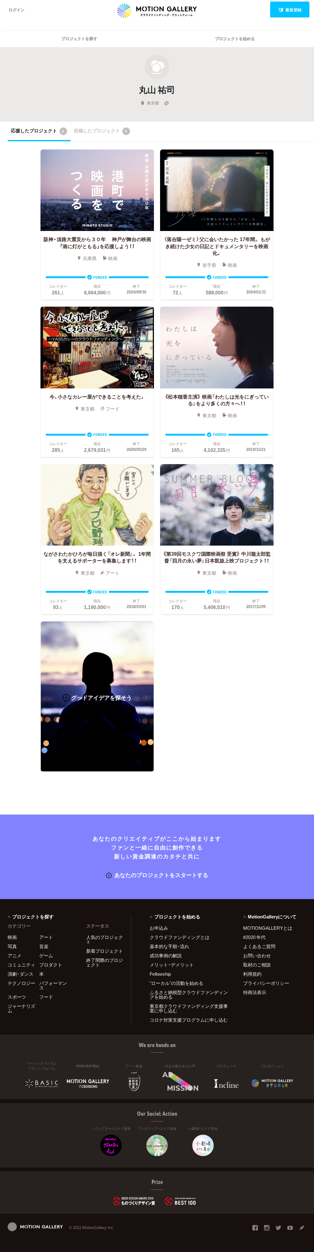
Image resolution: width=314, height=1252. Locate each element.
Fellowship (160, 973)
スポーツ (17, 996)
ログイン (17, 10)
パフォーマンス (53, 985)
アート (46, 937)
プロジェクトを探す (79, 38)
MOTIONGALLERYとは (267, 928)
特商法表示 (254, 992)
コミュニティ (21, 964)
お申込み (159, 928)
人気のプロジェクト (104, 939)
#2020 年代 (254, 937)
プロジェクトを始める (235, 38)
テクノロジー (21, 983)
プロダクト (50, 964)
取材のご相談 (257, 964)
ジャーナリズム (21, 1008)
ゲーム (46, 955)
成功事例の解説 (166, 955)
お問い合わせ (257, 955)
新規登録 (293, 10)
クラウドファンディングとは (179, 937)
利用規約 (252, 973)
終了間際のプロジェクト (104, 962)
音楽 (43, 946)
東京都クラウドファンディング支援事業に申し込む (189, 1008)
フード (46, 996)
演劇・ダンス (20, 973)
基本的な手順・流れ (169, 946)
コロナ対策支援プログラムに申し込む (189, 1019)
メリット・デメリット (172, 964)
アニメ (14, 955)
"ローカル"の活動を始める (176, 983)
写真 (12, 946)
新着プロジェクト (104, 951)
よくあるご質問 (259, 946)
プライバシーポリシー (266, 983)
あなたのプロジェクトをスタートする (161, 875)
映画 (12, 937)
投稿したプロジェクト (100, 130)
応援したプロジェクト (37, 130)
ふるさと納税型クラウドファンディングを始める (189, 994)
